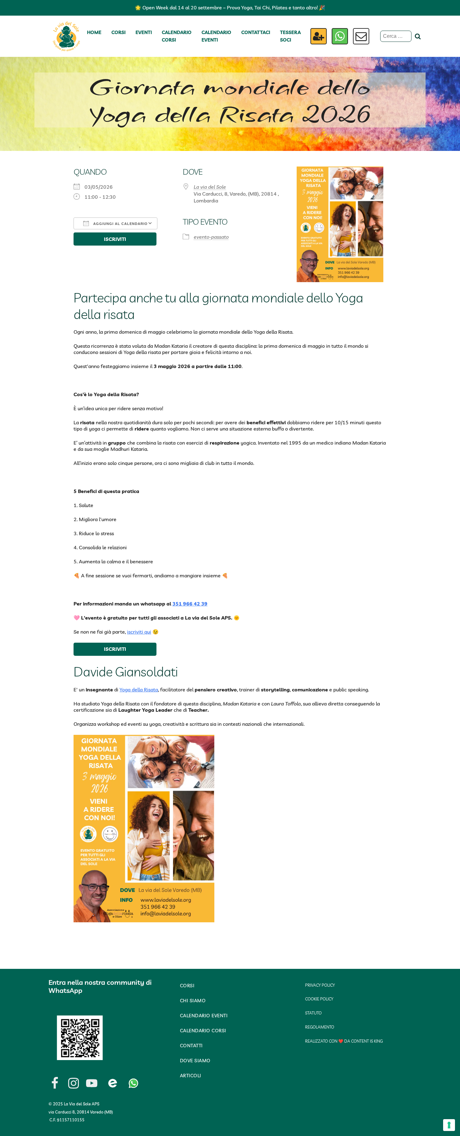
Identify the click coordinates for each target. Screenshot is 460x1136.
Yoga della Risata (139, 689)
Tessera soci (290, 36)
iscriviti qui (139, 632)
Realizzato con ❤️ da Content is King (344, 1041)
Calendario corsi (177, 36)
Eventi (143, 32)
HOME (94, 32)
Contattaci (255, 32)
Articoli (190, 1076)
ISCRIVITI (115, 239)
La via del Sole (210, 187)
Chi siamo (193, 1001)
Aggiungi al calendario (120, 224)
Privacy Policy (320, 985)
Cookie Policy (319, 998)
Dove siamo (195, 1061)
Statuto (313, 1012)
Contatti (191, 1046)
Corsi (118, 32)
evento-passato (211, 237)
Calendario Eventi (216, 36)
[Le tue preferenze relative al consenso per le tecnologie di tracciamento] (449, 1125)
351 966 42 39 (189, 603)
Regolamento (319, 1026)
